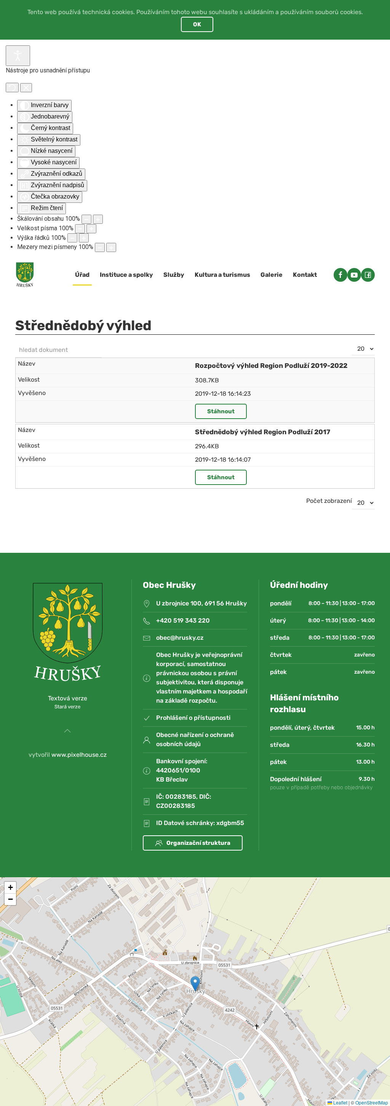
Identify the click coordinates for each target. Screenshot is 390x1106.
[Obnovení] (12, 87)
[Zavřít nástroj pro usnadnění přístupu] (26, 87)
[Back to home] (24, 275)
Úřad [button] (82, 274)
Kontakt (305, 274)
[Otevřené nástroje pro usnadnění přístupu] (18, 55)
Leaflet (339, 1102)
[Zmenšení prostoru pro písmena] (100, 247)
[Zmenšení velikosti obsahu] (86, 219)
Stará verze (67, 707)
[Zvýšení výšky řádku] (84, 237)
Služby (173, 274)
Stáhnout (221, 411)
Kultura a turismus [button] (222, 274)
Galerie (272, 274)
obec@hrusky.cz (180, 637)
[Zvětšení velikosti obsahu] (98, 219)
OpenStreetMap (371, 1102)
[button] (67, 731)
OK (197, 24)
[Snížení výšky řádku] (72, 237)
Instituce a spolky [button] (126, 274)
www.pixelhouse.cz (79, 754)
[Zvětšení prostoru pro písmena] (111, 247)
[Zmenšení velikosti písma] (80, 228)
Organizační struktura (198, 843)
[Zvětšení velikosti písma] (91, 228)
